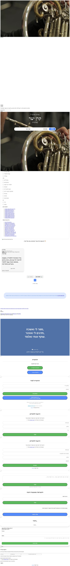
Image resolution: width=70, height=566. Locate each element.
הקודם (31, 276)
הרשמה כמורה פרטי (18, 308)
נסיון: (3, 178)
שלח (1, 111)
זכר (5, 202)
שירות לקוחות (24, 308)
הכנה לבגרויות (7, 189)
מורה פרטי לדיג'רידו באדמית (9, 210)
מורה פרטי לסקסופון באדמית (9, 216)
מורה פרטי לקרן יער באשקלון (10, 224)
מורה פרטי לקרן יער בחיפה (9, 229)
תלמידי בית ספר (8, 184)
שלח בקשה (35, 514)
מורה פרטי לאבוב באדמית (9, 209)
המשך (2, 563)
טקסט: (3, 535)
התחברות (35, 393)
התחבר (33, 468)
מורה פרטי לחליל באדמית (9, 211)
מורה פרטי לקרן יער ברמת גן (9, 234)
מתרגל (5, 193)
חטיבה (5, 187)
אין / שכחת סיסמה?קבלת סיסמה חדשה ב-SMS (35, 398)
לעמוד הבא (38, 276)
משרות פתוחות (2, 308)
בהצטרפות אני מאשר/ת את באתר (10, 559)
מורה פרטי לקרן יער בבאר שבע (10, 225)
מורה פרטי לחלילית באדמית (9, 213)
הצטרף (35, 465)
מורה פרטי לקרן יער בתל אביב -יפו (10, 235)
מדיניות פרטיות (8, 308)
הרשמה (32, 407)
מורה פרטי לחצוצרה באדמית (9, 214)
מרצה (5, 196)
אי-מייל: (3, 531)
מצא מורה (52, 129)
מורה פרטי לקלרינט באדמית (9, 217)
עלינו (27, 308)
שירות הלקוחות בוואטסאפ (31, 405)
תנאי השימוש (32, 420)
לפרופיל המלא (5, 270)
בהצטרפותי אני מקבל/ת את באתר (35, 420)
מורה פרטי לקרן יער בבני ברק (10, 226)
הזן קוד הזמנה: (65, 496)
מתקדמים (6, 182)
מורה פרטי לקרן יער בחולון (9, 228)
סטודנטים (6, 198)
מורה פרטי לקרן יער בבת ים (9, 227)
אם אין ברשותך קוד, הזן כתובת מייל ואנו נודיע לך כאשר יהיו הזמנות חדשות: (54, 508)
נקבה (5, 204)
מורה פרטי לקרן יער (8, 222)
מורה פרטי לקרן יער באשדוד (9, 223)
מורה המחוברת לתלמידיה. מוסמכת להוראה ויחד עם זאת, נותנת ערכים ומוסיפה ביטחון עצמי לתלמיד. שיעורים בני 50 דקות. (11, 261)
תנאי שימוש (13, 308)
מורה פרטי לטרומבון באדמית (9, 215)
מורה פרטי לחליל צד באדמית (9, 212)
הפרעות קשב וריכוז (8, 191)
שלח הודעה (35, 543)
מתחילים (6, 180)
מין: (3, 200)
